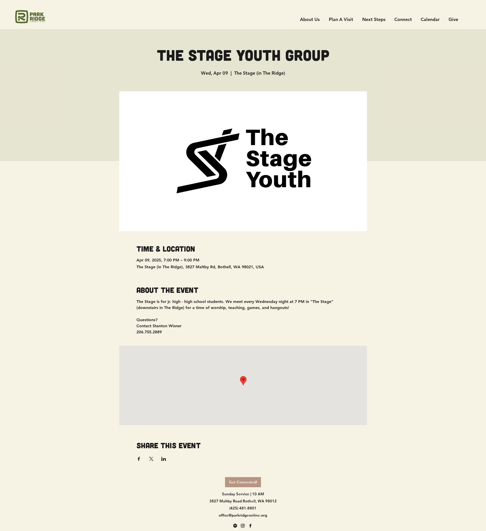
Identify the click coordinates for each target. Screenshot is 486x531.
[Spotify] (235, 525)
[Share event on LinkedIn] (163, 459)
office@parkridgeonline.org (243, 515)
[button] (403, 19)
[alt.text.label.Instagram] (242, 525)
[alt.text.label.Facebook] (250, 525)
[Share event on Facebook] (138, 459)
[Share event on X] (151, 459)
